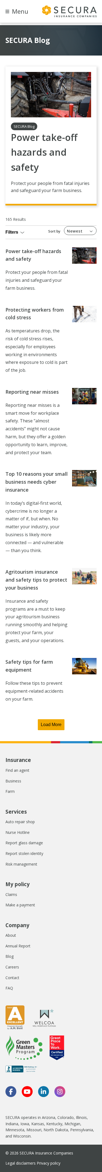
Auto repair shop (20, 821)
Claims (11, 894)
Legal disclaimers (20, 1163)
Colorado (65, 1117)
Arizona (48, 1117)
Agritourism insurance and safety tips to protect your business (36, 579)
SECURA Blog (24, 126)
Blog (9, 956)
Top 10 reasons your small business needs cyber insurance (36, 482)
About (10, 935)
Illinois (81, 1117)
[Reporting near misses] (84, 396)
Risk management (21, 864)
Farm (10, 791)
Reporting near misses (32, 391)
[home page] (69, 11)
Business (13, 781)
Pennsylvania (81, 1129)
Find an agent (17, 770)
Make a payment (20, 904)
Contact (12, 977)
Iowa (24, 1123)
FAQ (9, 988)
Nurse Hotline (17, 832)
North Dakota (56, 1129)
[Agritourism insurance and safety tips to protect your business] (84, 576)
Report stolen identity (24, 853)
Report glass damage (24, 842)
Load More (51, 724)
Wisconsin (22, 1136)
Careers (12, 967)
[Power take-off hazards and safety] (51, 94)
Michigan (72, 1123)
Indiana (11, 1123)
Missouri (33, 1129)
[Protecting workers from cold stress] (84, 314)
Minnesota (14, 1129)
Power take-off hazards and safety (44, 152)
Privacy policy (48, 1163)
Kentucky (54, 1123)
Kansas (37, 1123)
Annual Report (17, 945)
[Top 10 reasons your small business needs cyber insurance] (84, 478)
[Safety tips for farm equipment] (84, 666)
